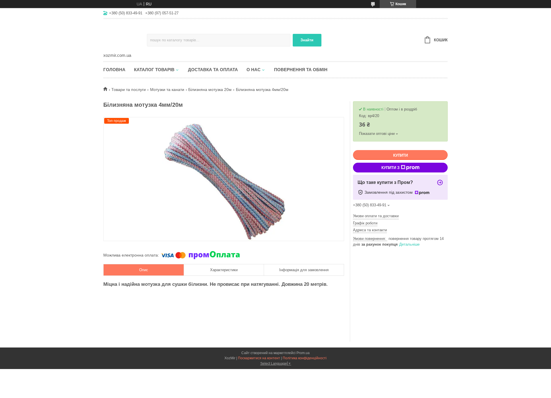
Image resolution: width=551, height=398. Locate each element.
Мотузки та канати (167, 89)
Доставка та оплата (213, 69)
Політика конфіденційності (305, 358)
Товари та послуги (128, 89)
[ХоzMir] (125, 36)
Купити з (390, 168)
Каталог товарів (154, 69)
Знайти (306, 40)
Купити (400, 155)
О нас (254, 69)
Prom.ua (303, 353)
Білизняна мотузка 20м (210, 89)
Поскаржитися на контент (259, 358)
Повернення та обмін (300, 69)
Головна (114, 69)
